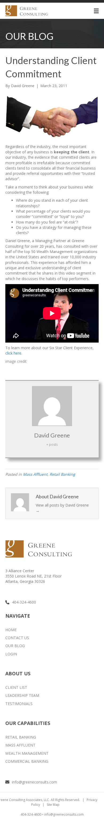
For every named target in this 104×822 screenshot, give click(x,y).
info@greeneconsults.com (34, 782)
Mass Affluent (35, 474)
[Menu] (96, 11)
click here (13, 353)
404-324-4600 (24, 602)
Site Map (53, 804)
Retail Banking (62, 474)
